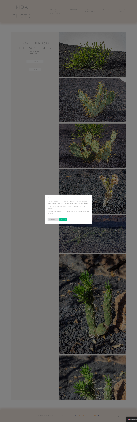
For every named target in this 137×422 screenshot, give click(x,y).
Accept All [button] (63, 219)
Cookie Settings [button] (53, 219)
